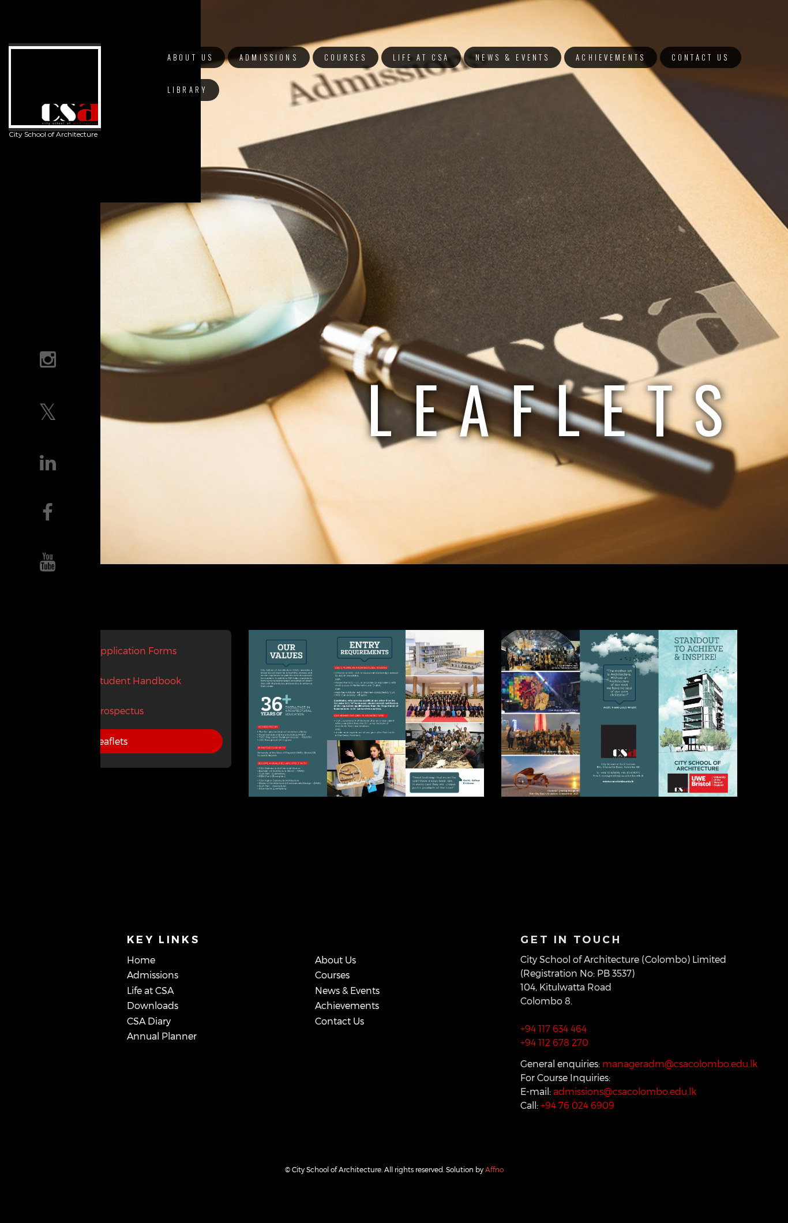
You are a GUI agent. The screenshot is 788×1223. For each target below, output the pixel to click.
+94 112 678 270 (554, 1042)
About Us (190, 57)
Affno (494, 1169)
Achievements (611, 57)
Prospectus (119, 710)
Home (141, 959)
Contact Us (700, 57)
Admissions (268, 57)
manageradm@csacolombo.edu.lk (679, 1063)
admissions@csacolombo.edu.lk (624, 1091)
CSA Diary (149, 1020)
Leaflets (110, 741)
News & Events (512, 57)
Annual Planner (162, 1035)
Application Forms (135, 650)
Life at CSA (421, 57)
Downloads (152, 1005)
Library (187, 89)
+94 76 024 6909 (577, 1105)
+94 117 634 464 (553, 1028)
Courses (345, 57)
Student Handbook (137, 680)
